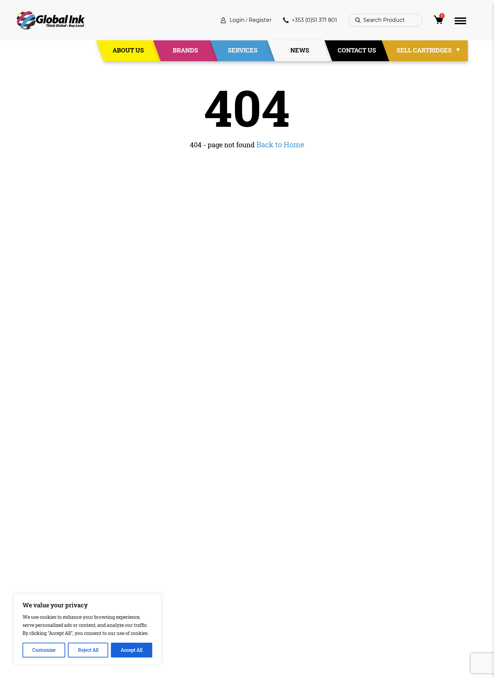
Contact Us (357, 50)
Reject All (88, 650)
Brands (185, 50)
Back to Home (280, 144)
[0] (438, 21)
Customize (43, 650)
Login (237, 20)
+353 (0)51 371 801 (314, 20)
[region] (87, 629)
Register (260, 20)
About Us (128, 50)
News (299, 50)
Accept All (131, 650)
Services (242, 50)
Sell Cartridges (424, 50)
